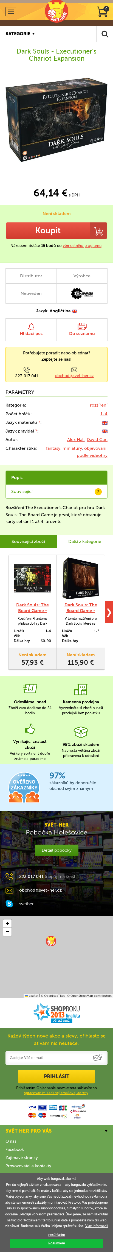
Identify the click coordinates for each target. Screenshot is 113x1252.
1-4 (104, 413)
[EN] (105, 422)
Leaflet (33, 996)
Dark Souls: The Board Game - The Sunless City (81, 610)
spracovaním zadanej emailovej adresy (56, 1093)
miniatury (72, 448)
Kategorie (17, 33)
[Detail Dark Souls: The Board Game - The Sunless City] (80, 578)
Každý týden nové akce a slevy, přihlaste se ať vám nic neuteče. (56, 1039)
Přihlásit (56, 1077)
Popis (16, 477)
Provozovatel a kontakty (28, 1165)
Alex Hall (75, 439)
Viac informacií (96, 1226)
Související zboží (28, 541)
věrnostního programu (82, 245)
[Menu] (10, 11)
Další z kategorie (84, 541)
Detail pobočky (57, 850)
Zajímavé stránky (21, 1157)
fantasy (53, 448)
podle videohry (92, 455)
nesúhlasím (56, 1235)
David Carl (97, 439)
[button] (51, 941)
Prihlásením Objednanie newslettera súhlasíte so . (56, 1090)
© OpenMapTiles (53, 996)
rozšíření (99, 405)
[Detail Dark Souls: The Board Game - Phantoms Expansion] (32, 578)
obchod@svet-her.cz (74, 375)
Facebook (14, 1149)
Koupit (48, 231)
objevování (95, 448)
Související (55, 491)
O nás (10, 1141)
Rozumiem (56, 1243)
